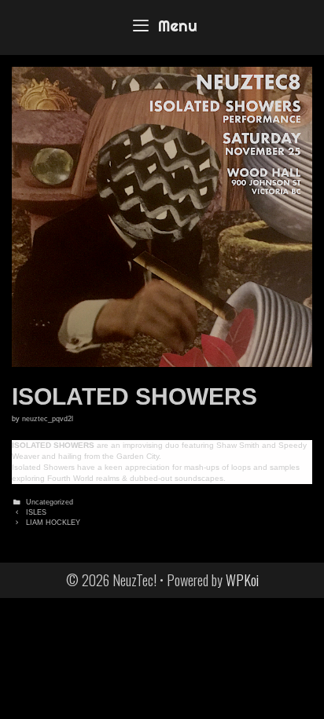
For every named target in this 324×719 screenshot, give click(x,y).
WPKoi (242, 580)
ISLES (36, 512)
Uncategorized (49, 502)
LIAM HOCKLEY (53, 522)
